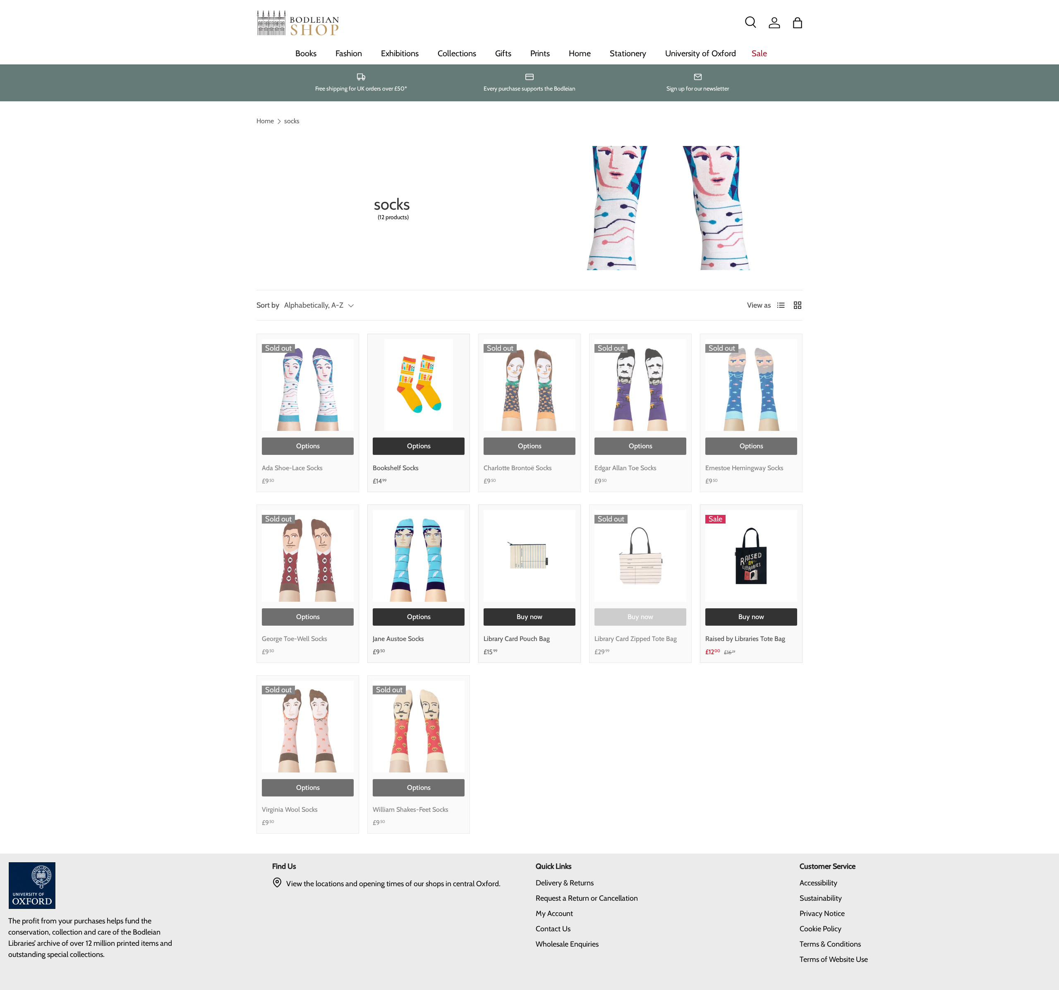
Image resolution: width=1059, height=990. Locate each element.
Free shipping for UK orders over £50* (361, 88)
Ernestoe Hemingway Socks (744, 468)
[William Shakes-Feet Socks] (419, 726)
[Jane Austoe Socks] (419, 556)
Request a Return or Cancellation (587, 898)
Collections (457, 53)
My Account (554, 913)
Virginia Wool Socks (290, 809)
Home (580, 53)
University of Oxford (700, 53)
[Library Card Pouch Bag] (529, 556)
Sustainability (821, 898)
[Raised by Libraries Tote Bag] (751, 556)
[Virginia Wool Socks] (308, 726)
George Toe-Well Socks (294, 639)
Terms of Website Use (834, 959)
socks (291, 121)
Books (305, 53)
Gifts (503, 53)
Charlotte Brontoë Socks (518, 468)
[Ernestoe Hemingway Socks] (751, 385)
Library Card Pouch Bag (517, 639)
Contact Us (553, 928)
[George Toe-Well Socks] (308, 556)
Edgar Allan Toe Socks (625, 468)
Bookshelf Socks (396, 468)
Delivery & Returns (565, 882)
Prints (540, 53)
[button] (797, 23)
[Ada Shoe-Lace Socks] (308, 385)
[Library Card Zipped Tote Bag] (640, 556)
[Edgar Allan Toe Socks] (640, 385)
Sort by (267, 305)
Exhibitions (400, 53)
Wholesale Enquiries (567, 944)
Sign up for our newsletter (697, 88)
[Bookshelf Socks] (419, 385)
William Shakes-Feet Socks (410, 809)
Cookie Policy (820, 928)
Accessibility (818, 882)
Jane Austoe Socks (398, 639)
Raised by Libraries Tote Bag (745, 639)
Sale (759, 53)
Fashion (348, 53)
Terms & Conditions (830, 944)
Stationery (628, 53)
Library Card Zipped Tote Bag (635, 639)
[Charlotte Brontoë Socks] (529, 385)
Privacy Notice (822, 913)
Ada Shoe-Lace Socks (292, 468)
